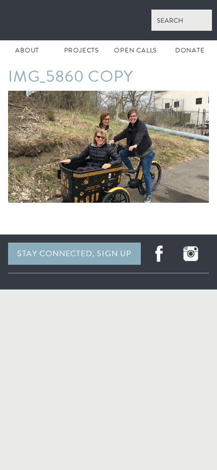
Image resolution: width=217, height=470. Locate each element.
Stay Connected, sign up (74, 254)
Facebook (159, 254)
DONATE (190, 50)
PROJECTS (81, 50)
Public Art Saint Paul (108, 20)
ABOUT (27, 50)
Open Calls (135, 50)
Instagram (191, 254)
